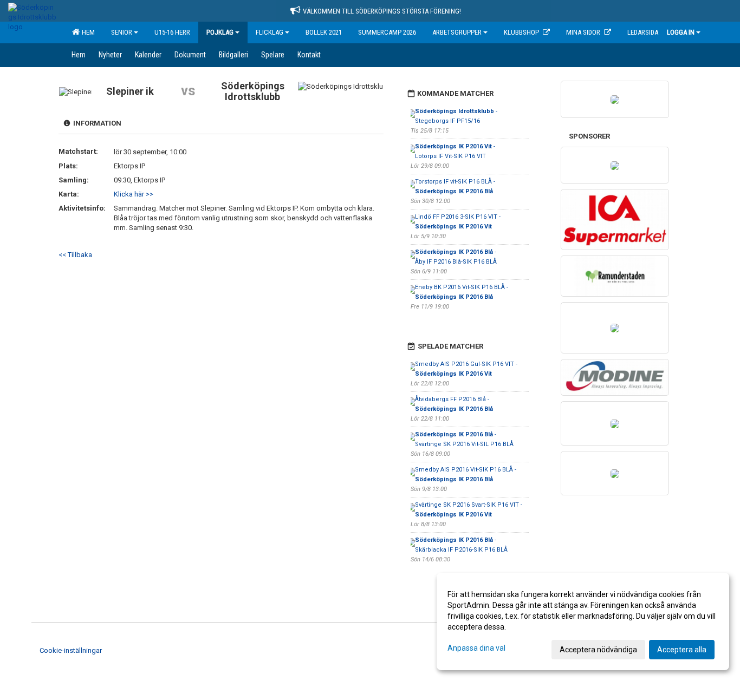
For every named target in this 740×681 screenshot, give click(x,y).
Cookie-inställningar (71, 650)
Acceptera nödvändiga (598, 649)
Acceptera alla (681, 649)
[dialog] (583, 621)
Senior (121, 32)
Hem (87, 32)
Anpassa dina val (476, 648)
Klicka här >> (133, 194)
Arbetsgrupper (457, 32)
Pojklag (219, 32)
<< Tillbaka (75, 255)
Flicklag (269, 32)
